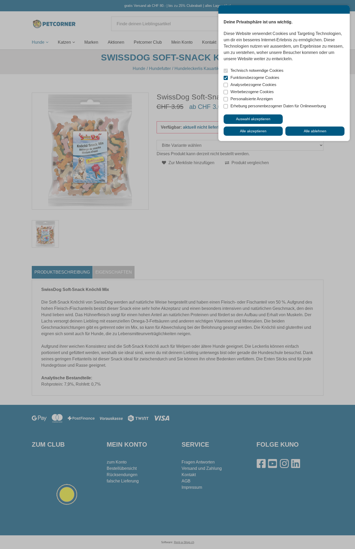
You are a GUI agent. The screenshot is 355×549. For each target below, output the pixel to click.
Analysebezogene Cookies (253, 84)
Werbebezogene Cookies (252, 91)
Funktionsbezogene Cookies (254, 77)
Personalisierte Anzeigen (251, 99)
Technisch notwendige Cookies (257, 70)
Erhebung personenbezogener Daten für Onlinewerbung (278, 106)
